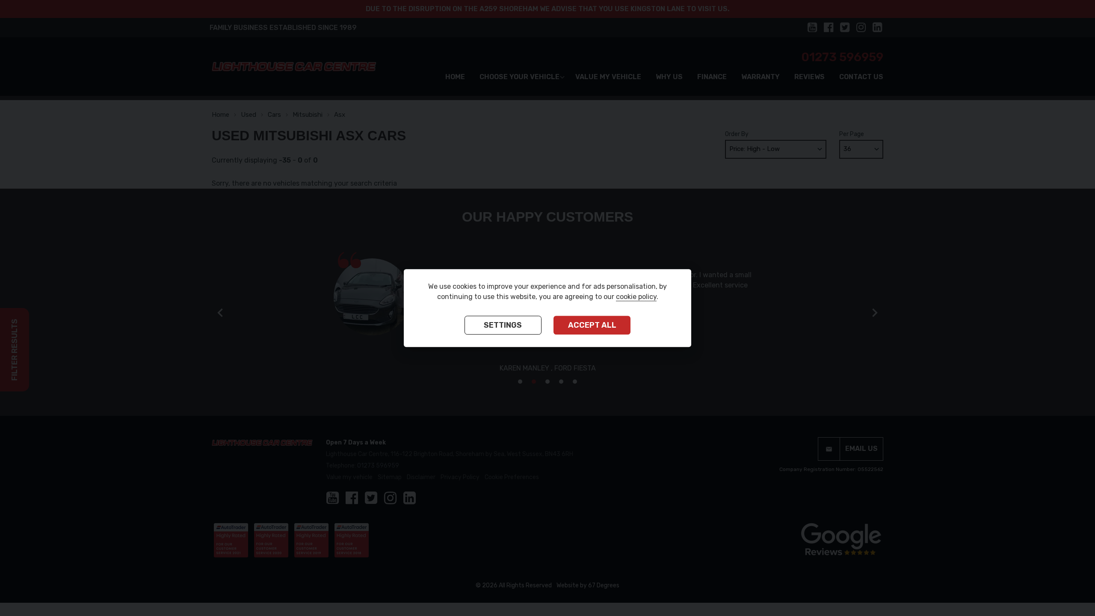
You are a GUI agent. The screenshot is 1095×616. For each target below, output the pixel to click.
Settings (503, 325)
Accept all (592, 325)
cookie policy (636, 297)
